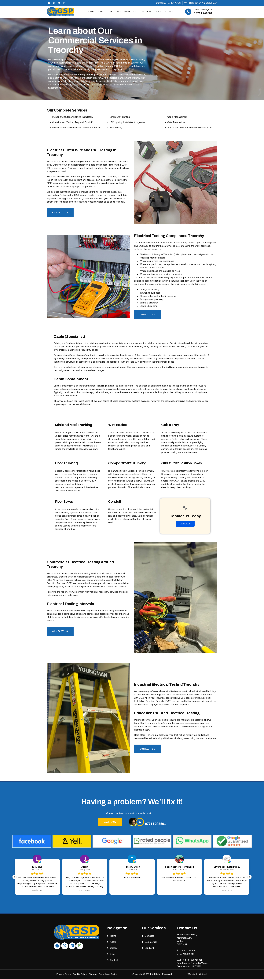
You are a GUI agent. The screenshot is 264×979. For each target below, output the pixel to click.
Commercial (151, 942)
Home (91, 12)
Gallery (146, 12)
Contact (170, 12)
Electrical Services (122, 12)
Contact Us (185, 523)
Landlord (149, 948)
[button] (249, 877)
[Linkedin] (59, 3)
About (102, 12)
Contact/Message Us (203, 9)
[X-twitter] (54, 3)
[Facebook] (49, 3)
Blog (158, 12)
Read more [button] (37, 890)
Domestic (149, 935)
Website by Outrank (198, 974)
